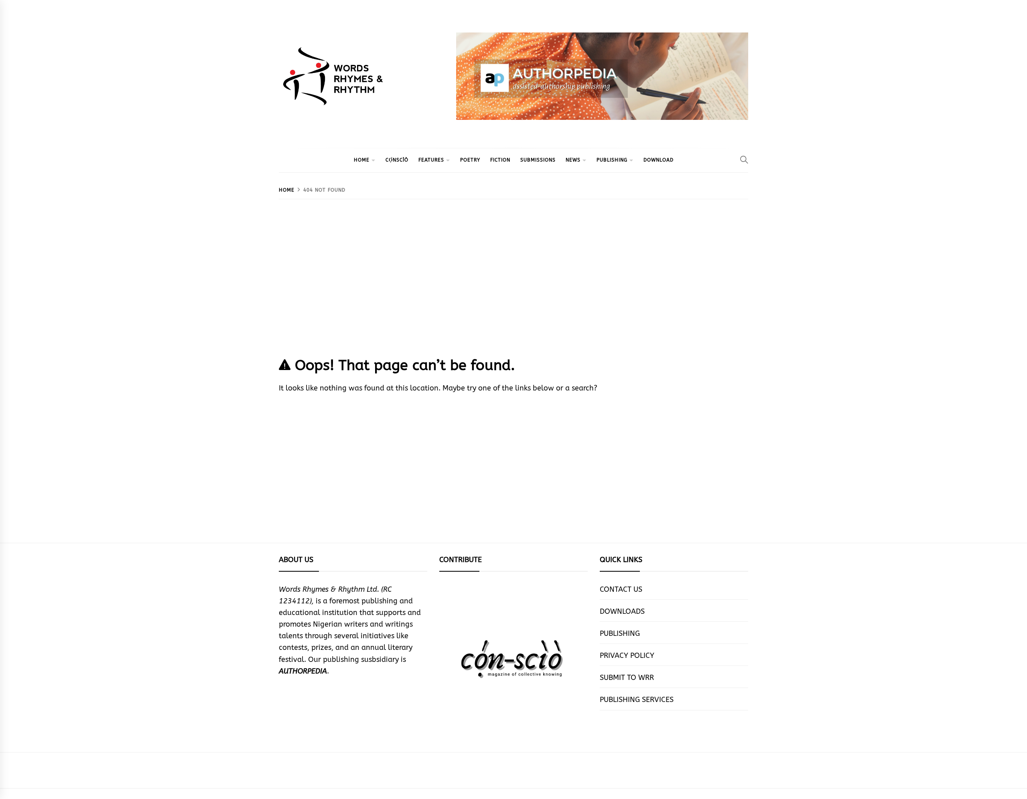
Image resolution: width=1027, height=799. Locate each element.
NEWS (573, 160)
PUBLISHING (612, 160)
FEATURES (431, 160)
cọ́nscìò (397, 160)
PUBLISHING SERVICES (637, 699)
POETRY (470, 160)
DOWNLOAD (658, 160)
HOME (361, 160)
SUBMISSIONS (538, 160)
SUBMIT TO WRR (627, 677)
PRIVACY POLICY (627, 655)
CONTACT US (621, 589)
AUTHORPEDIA (303, 671)
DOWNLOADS (622, 611)
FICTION (500, 160)
